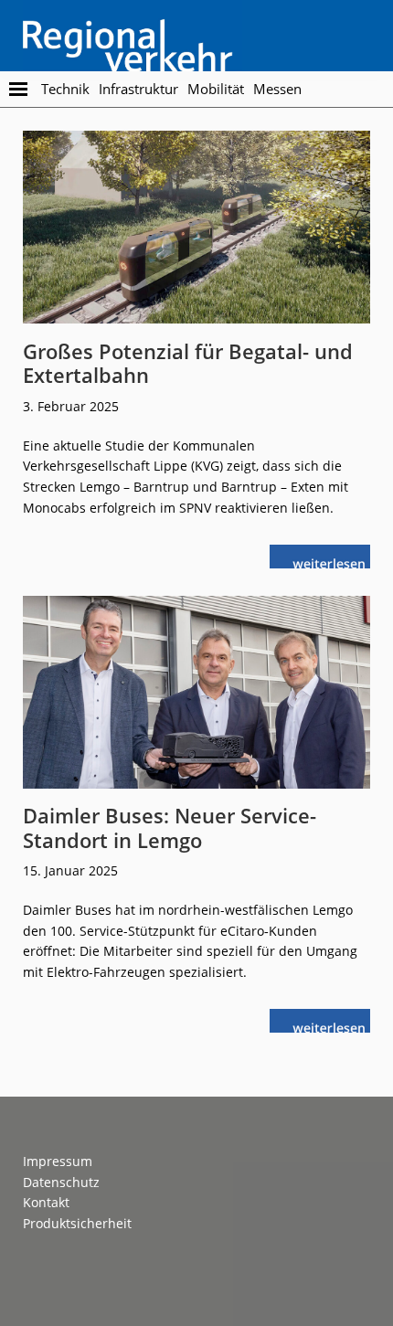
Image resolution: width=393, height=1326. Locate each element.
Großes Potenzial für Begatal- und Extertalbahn (188, 362)
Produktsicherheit (77, 1223)
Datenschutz (61, 1182)
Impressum (57, 1161)
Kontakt (46, 1202)
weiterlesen (333, 561)
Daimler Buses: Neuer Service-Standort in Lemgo (169, 827)
